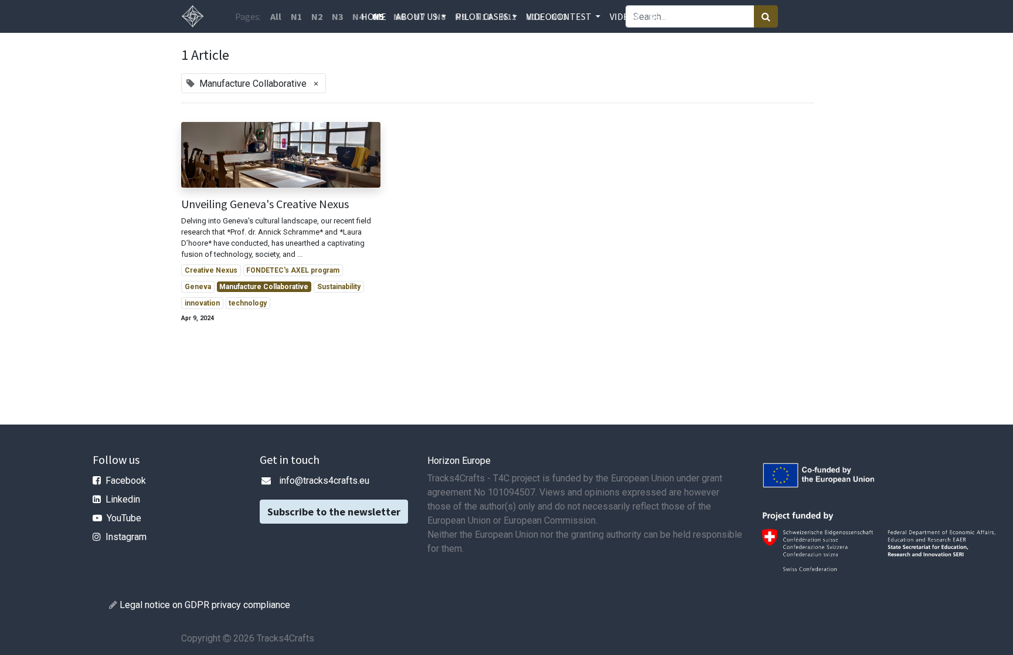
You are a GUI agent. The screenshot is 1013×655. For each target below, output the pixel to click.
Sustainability (339, 287)
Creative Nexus (211, 270)
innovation (202, 303)
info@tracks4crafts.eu (324, 480)
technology (248, 303)
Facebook (126, 480)
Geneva (198, 287)
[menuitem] (373, 16)
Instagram (126, 536)
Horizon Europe (459, 460)
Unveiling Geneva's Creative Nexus (265, 204)
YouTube (124, 518)
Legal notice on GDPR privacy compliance (205, 604)
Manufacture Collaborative (263, 287)
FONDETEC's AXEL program (292, 270)
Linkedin (123, 499)
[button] (686, 16)
